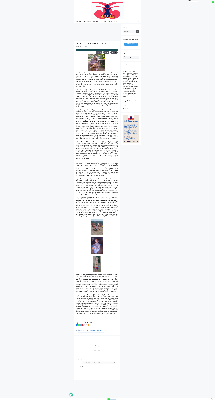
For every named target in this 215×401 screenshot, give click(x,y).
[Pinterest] (83, 325)
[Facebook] (77, 325)
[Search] (137, 31)
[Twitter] (81, 325)
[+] (99, 362)
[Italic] (85, 362)
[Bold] (83, 362)
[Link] (96, 362)
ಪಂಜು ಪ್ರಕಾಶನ (103, 21)
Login (114, 355)
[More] (88, 325)
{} (97, 362)
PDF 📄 (106, 52)
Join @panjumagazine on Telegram (131, 44)
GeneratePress (113, 399)
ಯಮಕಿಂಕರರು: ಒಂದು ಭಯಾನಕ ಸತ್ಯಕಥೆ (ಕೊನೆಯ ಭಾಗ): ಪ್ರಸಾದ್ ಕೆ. (91, 332)
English (191, 0)
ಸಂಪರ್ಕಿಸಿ (110, 21)
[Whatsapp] (79, 325)
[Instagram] (85, 325)
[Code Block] (94, 362)
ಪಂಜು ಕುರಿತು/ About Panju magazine (83, 21)
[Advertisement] (97, 32)
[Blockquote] (93, 362)
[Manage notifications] (212, 398)
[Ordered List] (90, 362)
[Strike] (88, 362)
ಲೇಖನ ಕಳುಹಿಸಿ (95, 21)
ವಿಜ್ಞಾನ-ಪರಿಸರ (80, 329)
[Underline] (86, 362)
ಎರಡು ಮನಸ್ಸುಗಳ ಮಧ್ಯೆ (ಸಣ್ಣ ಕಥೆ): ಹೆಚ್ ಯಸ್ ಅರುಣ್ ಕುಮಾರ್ (90, 330)
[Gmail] (86, 325)
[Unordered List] (91, 362)
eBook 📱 (113, 52)
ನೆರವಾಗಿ (115, 21)
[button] (138, 21)
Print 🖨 (99, 52)
